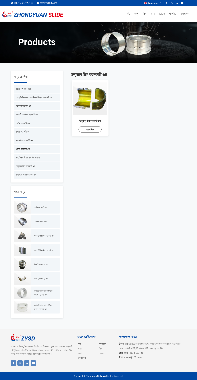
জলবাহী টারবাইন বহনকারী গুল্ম (27, 114)
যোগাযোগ (185, 13)
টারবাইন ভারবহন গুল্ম (23, 105)
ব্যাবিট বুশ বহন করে (23, 88)
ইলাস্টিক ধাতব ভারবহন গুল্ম (26, 174)
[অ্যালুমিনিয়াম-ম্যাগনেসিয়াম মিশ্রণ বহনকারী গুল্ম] (22, 293)
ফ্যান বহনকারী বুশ (22, 131)
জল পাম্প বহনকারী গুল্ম (24, 140)
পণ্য (136, 13)
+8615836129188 (23, 3)
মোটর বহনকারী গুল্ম (23, 123)
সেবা (153, 13)
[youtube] (182, 3)
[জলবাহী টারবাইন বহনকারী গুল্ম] (22, 235)
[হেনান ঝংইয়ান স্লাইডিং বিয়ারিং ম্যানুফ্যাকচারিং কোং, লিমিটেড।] (33, 13)
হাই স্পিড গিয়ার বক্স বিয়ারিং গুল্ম (28, 157)
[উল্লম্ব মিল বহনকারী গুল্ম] (90, 98)
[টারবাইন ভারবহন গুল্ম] (22, 264)
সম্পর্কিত (173, 13)
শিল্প (144, 13)
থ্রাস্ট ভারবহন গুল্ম (23, 148)
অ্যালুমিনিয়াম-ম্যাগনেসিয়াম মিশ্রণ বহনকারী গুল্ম (34, 97)
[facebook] (166, 3)
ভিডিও (162, 13)
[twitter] (172, 3)
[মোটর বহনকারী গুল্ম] (22, 207)
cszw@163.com (48, 3)
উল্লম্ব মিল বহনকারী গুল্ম (25, 166)
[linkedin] (177, 3)
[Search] (193, 13)
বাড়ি (128, 13)
